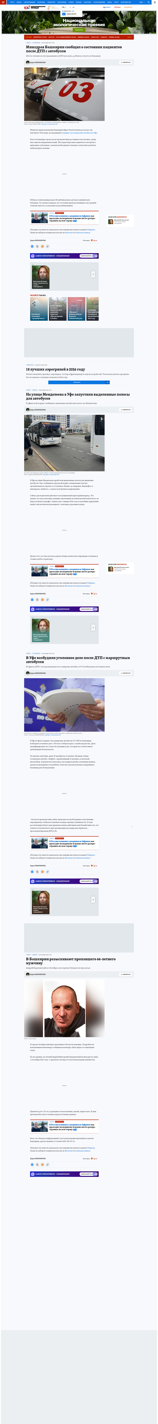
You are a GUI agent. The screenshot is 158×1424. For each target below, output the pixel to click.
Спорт (116, 2)
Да (64, 14)
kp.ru (95, 240)
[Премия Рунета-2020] (52, 7)
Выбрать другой (71, 14)
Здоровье (87, 2)
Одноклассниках (83, 232)
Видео (19, 2)
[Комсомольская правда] (34, 7)
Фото (12, 2)
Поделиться (127, 62)
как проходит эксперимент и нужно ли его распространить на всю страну (72, 218)
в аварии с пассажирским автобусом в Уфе (79, 132)
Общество (51, 2)
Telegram (91, 229)
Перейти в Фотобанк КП (49, 124)
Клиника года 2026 (83, 37)
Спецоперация (29, 2)
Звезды (79, 2)
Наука (109, 2)
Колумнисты (126, 2)
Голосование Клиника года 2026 (66, 37)
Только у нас (95, 37)
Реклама (117, 7)
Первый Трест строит (40, 37)
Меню (3, 2)
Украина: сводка (114, 37)
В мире (71, 2)
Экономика (61, 2)
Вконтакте (69, 232)
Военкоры (104, 37)
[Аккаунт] (155, 2)
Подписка (128, 7)
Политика (41, 2)
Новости (51, 37)
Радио (108, 7)
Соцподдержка (99, 2)
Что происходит (36, 42)
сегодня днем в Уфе (55, 1274)
